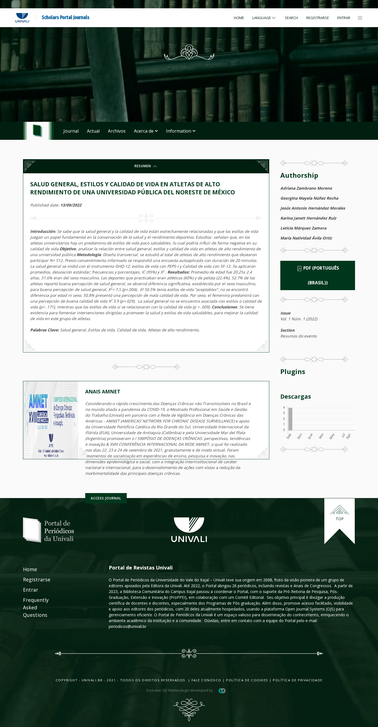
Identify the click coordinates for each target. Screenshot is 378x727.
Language (261, 17)
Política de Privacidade (298, 680)
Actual (93, 131)
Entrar (343, 17)
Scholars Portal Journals (65, 17)
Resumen (143, 166)
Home (239, 17)
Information (178, 131)
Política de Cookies (247, 680)
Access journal (106, 498)
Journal (71, 131)
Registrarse (317, 17)
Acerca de (144, 131)
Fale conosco (205, 680)
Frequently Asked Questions (30, 607)
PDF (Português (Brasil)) (320, 275)
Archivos (117, 131)
